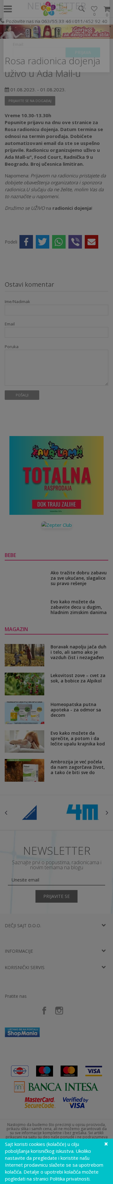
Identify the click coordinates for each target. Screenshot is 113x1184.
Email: (18, 64)
